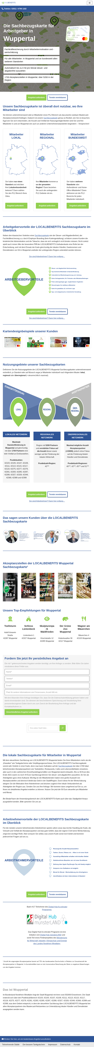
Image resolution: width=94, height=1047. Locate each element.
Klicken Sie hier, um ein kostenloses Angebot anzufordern (27, 1039)
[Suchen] (62, 728)
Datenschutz (65, 1045)
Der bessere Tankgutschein (34, 1045)
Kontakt (77, 1045)
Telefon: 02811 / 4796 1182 (15, 9)
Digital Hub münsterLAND (50, 935)
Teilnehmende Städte (10, 1045)
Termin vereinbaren (57, 97)
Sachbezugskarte (50, 118)
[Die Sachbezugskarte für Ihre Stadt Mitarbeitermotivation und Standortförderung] (8, 3)
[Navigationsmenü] (89, 3)
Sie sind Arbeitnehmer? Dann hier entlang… (47, 256)
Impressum (52, 1045)
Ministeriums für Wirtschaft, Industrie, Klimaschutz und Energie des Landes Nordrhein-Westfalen (47, 941)
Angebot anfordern (36, 97)
